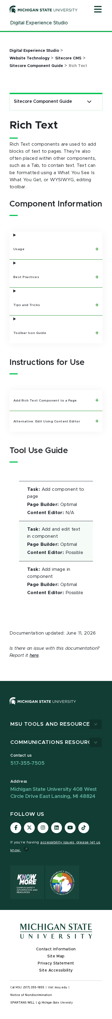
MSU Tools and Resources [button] (52, 724)
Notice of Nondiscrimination (31, 995)
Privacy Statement (56, 963)
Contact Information (56, 949)
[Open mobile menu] (98, 10)
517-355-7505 (27, 763)
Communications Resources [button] (54, 742)
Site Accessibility (56, 970)
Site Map (55, 956)
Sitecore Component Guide (43, 101)
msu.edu (61, 987)
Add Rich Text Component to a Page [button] (45, 400)
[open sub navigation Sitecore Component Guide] (89, 101)
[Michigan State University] (44, 9)
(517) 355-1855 (34, 987)
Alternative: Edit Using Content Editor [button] (47, 421)
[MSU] (43, 706)
